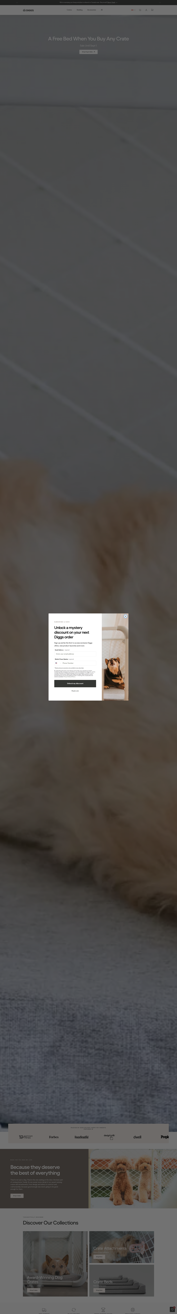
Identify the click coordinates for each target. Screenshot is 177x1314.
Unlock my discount (75, 684)
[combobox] (58, 663)
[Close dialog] (125, 616)
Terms (73, 676)
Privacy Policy (67, 676)
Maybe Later (75, 691)
